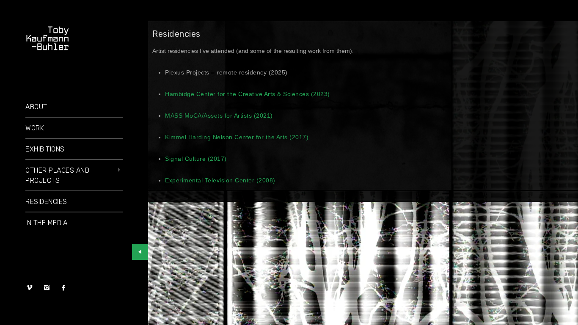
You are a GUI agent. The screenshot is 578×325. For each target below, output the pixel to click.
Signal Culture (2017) (196, 158)
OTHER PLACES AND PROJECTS (57, 175)
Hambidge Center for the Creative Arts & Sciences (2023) (247, 94)
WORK (34, 128)
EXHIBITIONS (45, 149)
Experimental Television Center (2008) (220, 180)
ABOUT (36, 107)
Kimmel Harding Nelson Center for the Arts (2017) (236, 137)
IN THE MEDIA (46, 223)
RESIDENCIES (46, 202)
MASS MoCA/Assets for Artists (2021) (219, 115)
